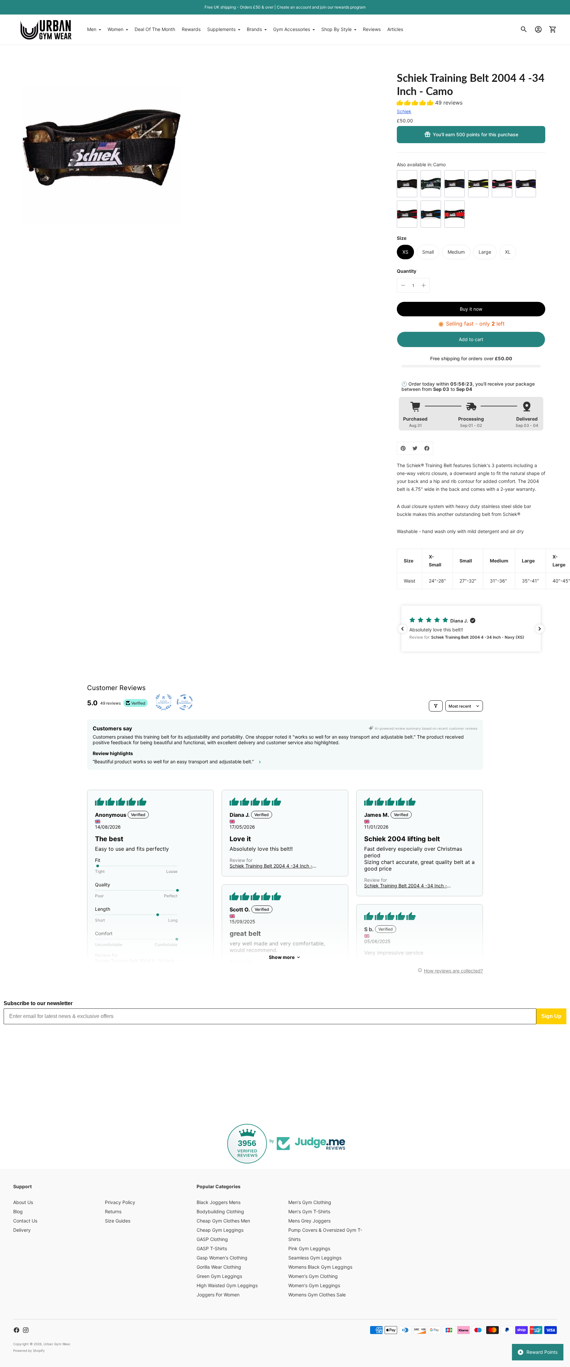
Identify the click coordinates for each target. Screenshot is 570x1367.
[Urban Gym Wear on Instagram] (25, 1330)
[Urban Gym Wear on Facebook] (16, 1330)
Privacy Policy (120, 1202)
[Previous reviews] (402, 628)
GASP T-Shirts (212, 1248)
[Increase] (423, 285)
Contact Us (25, 1221)
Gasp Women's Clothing (222, 1257)
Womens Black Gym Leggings (320, 1267)
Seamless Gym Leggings (314, 1257)
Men (91, 29)
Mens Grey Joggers (309, 1221)
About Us (23, 1202)
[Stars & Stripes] (454, 214)
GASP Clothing (212, 1239)
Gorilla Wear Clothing (219, 1267)
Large (485, 252)
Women (115, 29)
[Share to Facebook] (427, 448)
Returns (113, 1211)
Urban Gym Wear (57, 1344)
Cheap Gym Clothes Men (223, 1221)
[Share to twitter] (415, 448)
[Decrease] (403, 285)
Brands (254, 29)
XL (508, 252)
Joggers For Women (218, 1294)
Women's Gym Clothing (313, 1276)
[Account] (538, 29)
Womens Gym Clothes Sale (317, 1294)
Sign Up (551, 1016)
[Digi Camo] (431, 183)
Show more (282, 957)
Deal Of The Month (155, 29)
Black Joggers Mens (218, 1202)
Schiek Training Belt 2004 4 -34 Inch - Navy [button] (271, 866)
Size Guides (117, 1221)
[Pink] (502, 183)
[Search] (524, 29)
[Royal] (431, 214)
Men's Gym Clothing (309, 1202)
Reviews (372, 29)
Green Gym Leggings (219, 1276)
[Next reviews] (539, 628)
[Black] (407, 183)
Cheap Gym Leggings (220, 1230)
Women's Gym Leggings (314, 1285)
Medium (456, 252)
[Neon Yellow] (478, 183)
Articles (395, 29)
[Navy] (454, 183)
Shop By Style (336, 29)
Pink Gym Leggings (309, 1248)
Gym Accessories (291, 29)
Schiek (404, 111)
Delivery (22, 1230)
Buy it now (471, 309)
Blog (18, 1211)
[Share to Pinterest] (403, 448)
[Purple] (526, 183)
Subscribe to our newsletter (38, 1003)
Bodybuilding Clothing (220, 1211)
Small (428, 252)
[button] (416, 102)
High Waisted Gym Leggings (227, 1285)
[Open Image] (101, 146)
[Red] (407, 214)
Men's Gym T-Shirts (309, 1211)
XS (405, 252)
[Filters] (436, 706)
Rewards (191, 29)
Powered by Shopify (29, 1350)
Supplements (221, 29)
